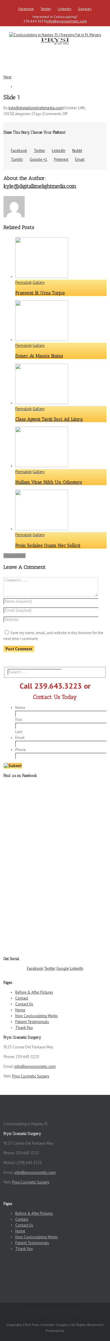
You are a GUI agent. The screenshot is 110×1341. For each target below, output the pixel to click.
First (18, 719)
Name (20, 707)
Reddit (77, 150)
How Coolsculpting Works (36, 1015)
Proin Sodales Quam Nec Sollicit (47, 545)
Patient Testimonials (32, 1021)
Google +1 (38, 159)
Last (18, 731)
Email (79, 159)
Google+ (85, 8)
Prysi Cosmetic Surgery (30, 1076)
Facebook (26, 8)
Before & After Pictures (34, 992)
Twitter (45, 8)
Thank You (24, 1027)
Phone (20, 749)
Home (20, 1009)
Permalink (23, 282)
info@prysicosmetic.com (67, 21)
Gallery (39, 282)
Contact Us (24, 1004)
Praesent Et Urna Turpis (40, 293)
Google (62, 968)
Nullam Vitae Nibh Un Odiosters (48, 482)
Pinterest (61, 159)
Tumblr (17, 159)
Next (7, 76)
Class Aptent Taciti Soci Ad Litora (49, 419)
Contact (21, 998)
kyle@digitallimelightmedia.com (36, 107)
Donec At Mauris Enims (39, 356)
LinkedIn (64, 8)
